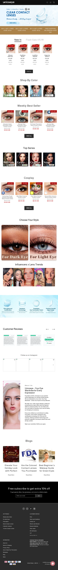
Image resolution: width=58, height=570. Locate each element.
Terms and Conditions (35, 519)
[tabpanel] (29, 15)
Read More (11, 475)
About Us (5, 543)
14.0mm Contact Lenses (8, 528)
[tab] (28, 23)
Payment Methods (34, 526)
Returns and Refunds (34, 523)
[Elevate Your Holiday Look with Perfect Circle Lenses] (11, 454)
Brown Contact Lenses (8, 523)
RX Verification (33, 530)
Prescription (6, 521)
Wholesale (5, 552)
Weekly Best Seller (7, 517)
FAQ (31, 517)
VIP (31, 533)
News (4, 557)
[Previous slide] (47, 329)
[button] (53, 364)
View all (29, 136)
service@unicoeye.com (42, 541)
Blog (4, 554)
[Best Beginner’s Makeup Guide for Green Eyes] (47, 454)
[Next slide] (53, 329)
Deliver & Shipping (7, 545)
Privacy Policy (6, 547)
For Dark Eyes (6, 519)
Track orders (32, 528)
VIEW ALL (29, 71)
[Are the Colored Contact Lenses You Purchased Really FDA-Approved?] (29, 454)
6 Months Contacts (7, 526)
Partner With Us (33, 535)
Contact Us (32, 521)
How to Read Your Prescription (10, 549)
